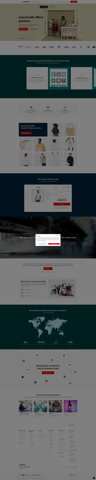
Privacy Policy (43, 240)
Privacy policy (58, 235)
